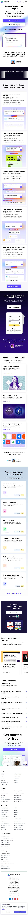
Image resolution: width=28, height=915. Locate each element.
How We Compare (6, 833)
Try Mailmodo (20, 1)
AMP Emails (3, 795)
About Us (3, 780)
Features (2, 778)
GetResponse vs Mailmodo (6, 859)
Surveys (2, 797)
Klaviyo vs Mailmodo (5, 842)
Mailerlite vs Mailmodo (5, 844)
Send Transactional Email (19, 793)
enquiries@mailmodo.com (14, 895)
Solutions (16, 782)
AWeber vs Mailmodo (5, 861)
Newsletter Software (18, 799)
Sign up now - (14, 20)
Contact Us (16, 778)
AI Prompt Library (17, 827)
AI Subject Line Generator (6, 825)
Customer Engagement (5, 793)
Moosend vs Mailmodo (5, 853)
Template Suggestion (18, 801)
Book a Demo (17, 776)
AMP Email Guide (4, 808)
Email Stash (3, 821)
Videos (15, 814)
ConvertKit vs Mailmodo (5, 868)
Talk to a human (7, 373)
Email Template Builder (18, 790)
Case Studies (3, 829)
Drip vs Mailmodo (4, 857)
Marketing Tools (17, 818)
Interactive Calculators (18, 825)
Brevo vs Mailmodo (4, 846)
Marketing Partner (4, 782)
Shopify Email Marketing (5, 799)
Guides (15, 808)
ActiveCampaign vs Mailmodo (7, 838)
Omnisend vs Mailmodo (5, 848)
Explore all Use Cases (14, 307)
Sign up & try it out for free (14, 593)
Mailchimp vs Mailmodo (5, 835)
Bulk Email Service (17, 795)
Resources (4, 805)
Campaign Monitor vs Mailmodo (7, 864)
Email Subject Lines (4, 816)
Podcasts (16, 812)
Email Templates (4, 812)
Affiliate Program (4, 784)
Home (2, 771)
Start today (14, 749)
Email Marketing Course (5, 823)
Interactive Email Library (18, 829)
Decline (8, 911)
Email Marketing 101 (4, 810)
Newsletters (16, 816)
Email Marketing (4, 790)
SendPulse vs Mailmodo (5, 855)
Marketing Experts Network (19, 823)
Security (16, 780)
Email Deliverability (4, 801)
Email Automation (17, 797)
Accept (20, 911)
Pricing (2, 773)
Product (3, 788)
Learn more (6, 401)
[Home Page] (5, 1)
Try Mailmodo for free (14, 286)
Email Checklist (4, 818)
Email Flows (3, 814)
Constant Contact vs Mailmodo (7, 840)
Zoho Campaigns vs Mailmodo (7, 851)
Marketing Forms (17, 821)
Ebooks (15, 810)
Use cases (3, 827)
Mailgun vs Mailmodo (5, 866)
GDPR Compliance (17, 773)
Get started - (14, 612)
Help (2, 776)
